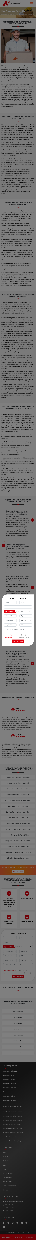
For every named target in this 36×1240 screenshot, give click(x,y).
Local (27, 637)
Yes (20, 635)
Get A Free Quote (18, 641)
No (24, 635)
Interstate (21, 637)
